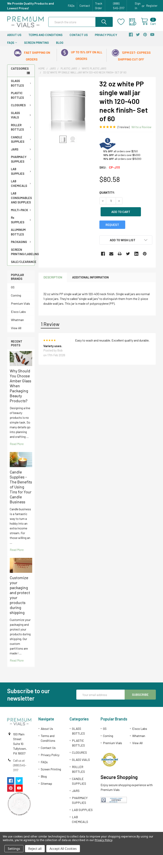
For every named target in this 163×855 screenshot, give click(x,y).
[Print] (119, 253)
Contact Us (79, 35)
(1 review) (123, 127)
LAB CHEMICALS (19, 183)
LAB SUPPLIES (17, 171)
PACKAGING (19, 242)
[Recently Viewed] (135, 22)
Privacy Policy (106, 35)
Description (53, 277)
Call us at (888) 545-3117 (19, 765)
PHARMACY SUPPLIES (18, 159)
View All (16, 328)
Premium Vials (20, 303)
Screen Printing (36, 42)
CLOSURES (18, 105)
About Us (14, 35)
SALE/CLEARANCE (23, 262)
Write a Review (141, 127)
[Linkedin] (136, 253)
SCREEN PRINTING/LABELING (23, 252)
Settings (14, 848)
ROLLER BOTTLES (17, 127)
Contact (85, 5)
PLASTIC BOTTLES (17, 95)
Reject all (35, 848)
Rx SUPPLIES (17, 220)
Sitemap (46, 783)
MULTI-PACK (19, 210)
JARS (14, 149)
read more (17, 444)
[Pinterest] (144, 253)
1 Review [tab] (50, 324)
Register (151, 5)
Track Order (98, 6)
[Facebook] (103, 253)
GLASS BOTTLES (17, 83)
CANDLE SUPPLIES (17, 139)
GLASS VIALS (15, 115)
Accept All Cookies (63, 848)
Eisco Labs (18, 311)
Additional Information (90, 277)
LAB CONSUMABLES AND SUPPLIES (21, 197)
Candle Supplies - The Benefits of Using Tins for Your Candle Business (21, 486)
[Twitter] (128, 253)
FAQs (71, 5)
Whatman (17, 320)
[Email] (111, 253)
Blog (59, 42)
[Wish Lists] (123, 22)
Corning (16, 295)
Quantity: (107, 192)
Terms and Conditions (45, 35)
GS (13, 287)
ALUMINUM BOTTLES (18, 232)
